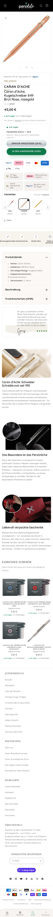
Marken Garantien (13, 726)
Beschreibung (12, 290)
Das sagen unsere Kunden (16, 765)
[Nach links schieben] (21, 67)
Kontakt (8, 680)
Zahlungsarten (11, 715)
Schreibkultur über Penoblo (17, 771)
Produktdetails (13, 257)
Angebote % (10, 798)
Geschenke (10, 810)
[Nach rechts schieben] (32, 67)
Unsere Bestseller (13, 787)
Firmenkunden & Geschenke (17, 703)
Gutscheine (10, 816)
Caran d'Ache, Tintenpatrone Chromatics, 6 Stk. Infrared (39, 603)
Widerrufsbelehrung (21, 904)
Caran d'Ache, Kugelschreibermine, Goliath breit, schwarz (39, 647)
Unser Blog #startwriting (16, 754)
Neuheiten (9, 793)
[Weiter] (48, 207)
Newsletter (10, 686)
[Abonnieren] (40, 861)
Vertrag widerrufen (13, 732)
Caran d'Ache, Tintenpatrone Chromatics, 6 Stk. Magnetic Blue (14, 604)
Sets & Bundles (11, 804)
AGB (29, 900)
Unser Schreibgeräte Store (17, 759)
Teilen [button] (9, 220)
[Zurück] (5, 207)
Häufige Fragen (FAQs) (15, 697)
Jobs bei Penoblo (12, 691)
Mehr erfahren (10, 81)
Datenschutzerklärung (42, 900)
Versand (18, 120)
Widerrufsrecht (11, 720)
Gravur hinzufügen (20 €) (26, 144)
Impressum (21, 900)
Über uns (9, 748)
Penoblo (12, 900)
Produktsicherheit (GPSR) (19, 299)
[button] (5, 6)
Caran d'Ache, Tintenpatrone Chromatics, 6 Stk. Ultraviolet (14, 647)
